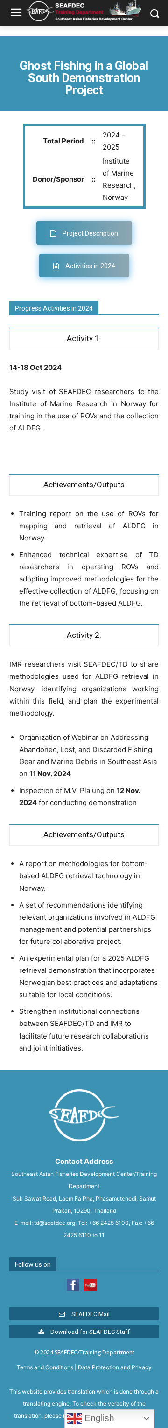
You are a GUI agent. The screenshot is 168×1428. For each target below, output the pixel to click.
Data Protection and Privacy (115, 1367)
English (98, 1418)
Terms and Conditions (45, 1367)
